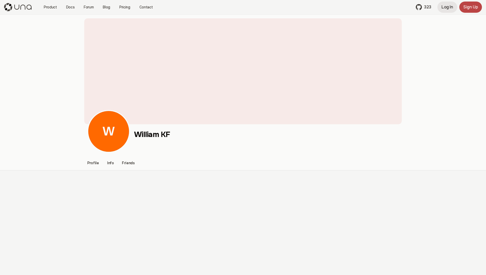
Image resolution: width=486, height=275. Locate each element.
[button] (423, 7)
